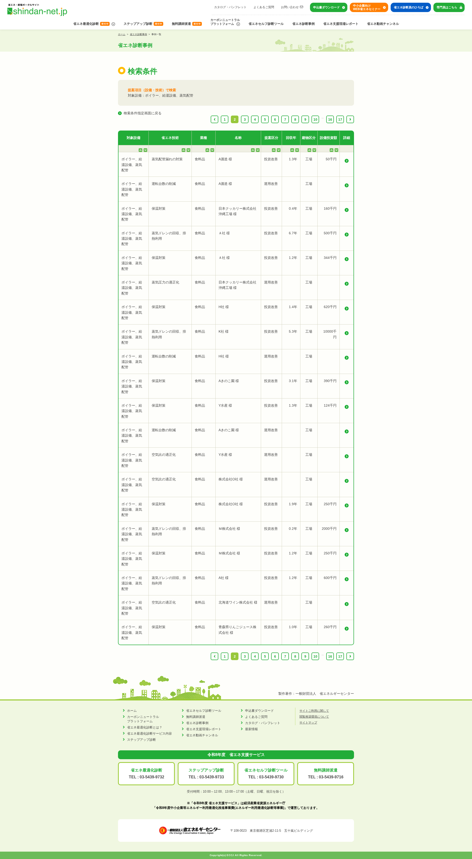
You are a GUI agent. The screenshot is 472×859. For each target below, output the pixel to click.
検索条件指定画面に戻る (143, 113)
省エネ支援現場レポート (340, 24)
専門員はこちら (447, 7)
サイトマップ (308, 722)
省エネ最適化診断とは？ (144, 727)
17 (340, 119)
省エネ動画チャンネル (383, 24)
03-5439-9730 (271, 777)
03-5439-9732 (152, 777)
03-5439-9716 (331, 777)
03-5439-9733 (211, 777)
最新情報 (251, 729)
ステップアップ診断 (138, 24)
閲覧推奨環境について (314, 716)
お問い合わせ (290, 7)
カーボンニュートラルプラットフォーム (225, 22)
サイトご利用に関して (314, 710)
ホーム (121, 34)
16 (330, 119)
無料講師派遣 (181, 24)
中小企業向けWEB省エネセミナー (367, 7)
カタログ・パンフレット (230, 7)
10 (315, 119)
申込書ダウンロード (326, 7)
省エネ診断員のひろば (408, 7)
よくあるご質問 (263, 7)
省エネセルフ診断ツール (266, 24)
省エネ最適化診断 (86, 24)
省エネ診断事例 (303, 24)
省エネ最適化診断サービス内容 (149, 733)
